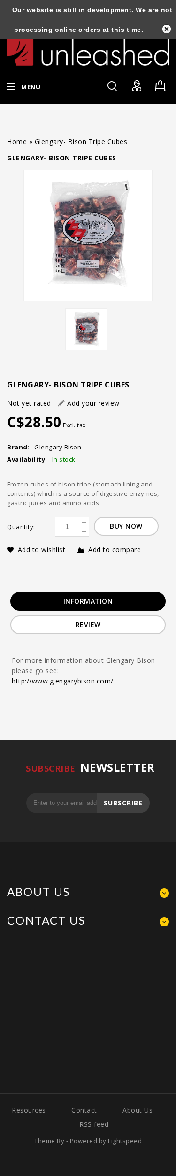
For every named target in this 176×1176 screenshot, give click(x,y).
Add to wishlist (43, 549)
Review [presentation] (88, 624)
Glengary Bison (57, 447)
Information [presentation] (88, 601)
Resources (29, 1110)
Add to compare (114, 549)
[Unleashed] (88, 48)
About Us (137, 1110)
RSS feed (93, 1124)
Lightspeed (125, 1141)
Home (17, 141)
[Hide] (166, 29)
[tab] (88, 601)
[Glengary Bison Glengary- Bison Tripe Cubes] (88, 235)
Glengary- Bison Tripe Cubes (81, 141)
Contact (84, 1110)
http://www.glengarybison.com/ (63, 680)
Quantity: (21, 527)
